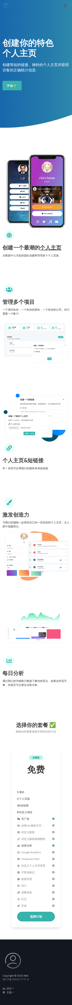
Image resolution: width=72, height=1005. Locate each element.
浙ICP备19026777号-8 (16, 979)
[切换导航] (65, 6)
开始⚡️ (12, 85)
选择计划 (36, 916)
